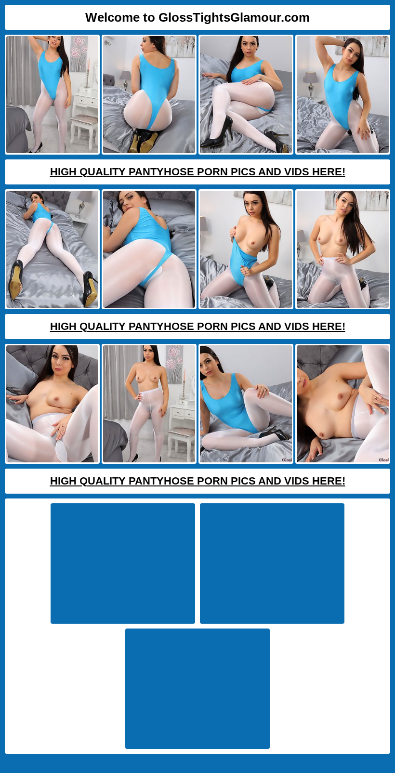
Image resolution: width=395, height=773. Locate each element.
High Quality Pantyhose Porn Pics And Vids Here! (197, 172)
